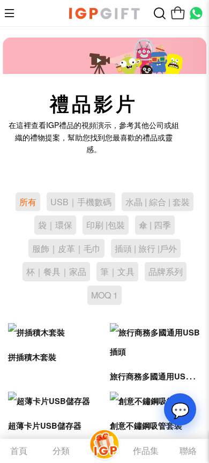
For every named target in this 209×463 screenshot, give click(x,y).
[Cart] (177, 13)
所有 (27, 202)
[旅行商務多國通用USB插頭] (155, 342)
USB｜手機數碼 (80, 202)
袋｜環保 (55, 225)
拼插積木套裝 (32, 357)
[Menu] (12, 13)
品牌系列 (165, 271)
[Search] (159, 13)
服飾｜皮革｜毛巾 (66, 248)
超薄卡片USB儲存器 (44, 425)
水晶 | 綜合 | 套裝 (157, 202)
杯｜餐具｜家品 (56, 271)
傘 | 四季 (155, 225)
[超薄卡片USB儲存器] (53, 401)
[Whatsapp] (196, 13)
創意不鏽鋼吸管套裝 (146, 425)
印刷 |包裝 (105, 225)
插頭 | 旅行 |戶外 (146, 248)
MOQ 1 (104, 295)
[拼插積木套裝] (53, 332)
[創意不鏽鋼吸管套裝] (155, 401)
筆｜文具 (117, 271)
